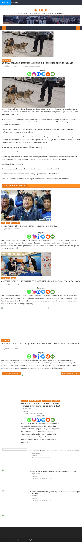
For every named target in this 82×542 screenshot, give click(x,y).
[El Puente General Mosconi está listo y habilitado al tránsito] (14, 478)
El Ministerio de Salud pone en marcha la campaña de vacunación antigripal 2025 (40, 404)
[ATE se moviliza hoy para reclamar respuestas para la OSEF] (40, 205)
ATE (3, 223)
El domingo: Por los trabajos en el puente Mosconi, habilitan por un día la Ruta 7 (55, 492)
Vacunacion (47, 401)
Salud (14, 278)
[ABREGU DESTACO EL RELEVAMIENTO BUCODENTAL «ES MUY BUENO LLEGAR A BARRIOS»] (40, 264)
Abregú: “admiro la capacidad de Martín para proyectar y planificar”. (13, 374)
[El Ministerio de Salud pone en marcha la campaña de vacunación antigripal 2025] (41, 386)
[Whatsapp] (29, 74)
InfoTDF (15, 66)
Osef (7, 223)
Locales (24, 401)
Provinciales (6, 60)
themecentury (36, 540)
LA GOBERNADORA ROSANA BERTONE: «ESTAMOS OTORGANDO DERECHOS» (71, 374)
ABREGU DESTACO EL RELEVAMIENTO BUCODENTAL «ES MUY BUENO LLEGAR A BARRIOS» (40, 281)
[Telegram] (43, 74)
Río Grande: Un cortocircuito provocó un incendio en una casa (54, 451)
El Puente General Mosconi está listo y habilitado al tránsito (53, 471)
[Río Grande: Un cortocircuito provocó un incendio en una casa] (14, 457)
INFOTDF (41, 10)
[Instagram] (34, 74)
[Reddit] (48, 74)
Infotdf (5, 2)
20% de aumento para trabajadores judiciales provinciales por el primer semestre (40, 344)
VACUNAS (56, 401)
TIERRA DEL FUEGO (34, 401)
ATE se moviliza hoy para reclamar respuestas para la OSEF (29, 226)
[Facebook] (39, 74)
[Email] (53, 74)
